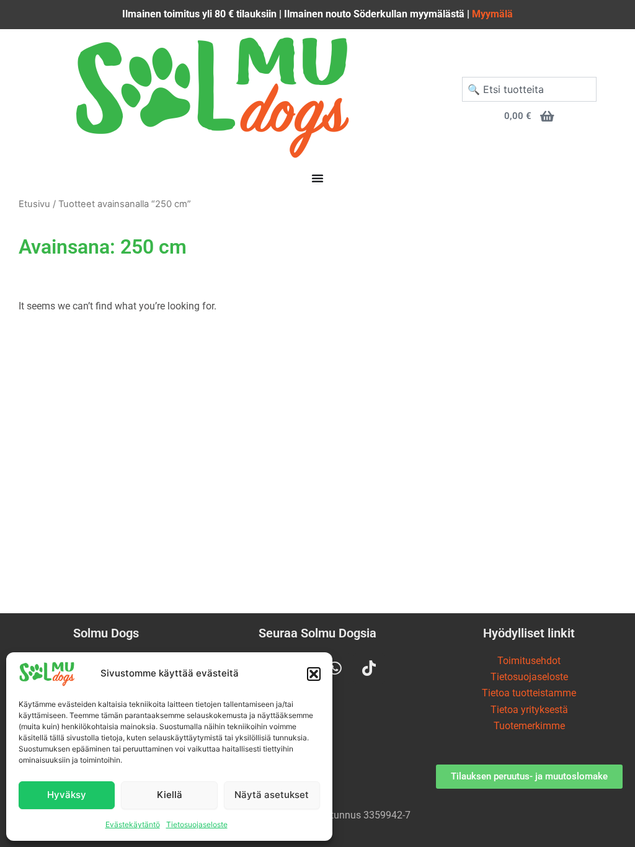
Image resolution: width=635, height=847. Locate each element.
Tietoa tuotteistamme (529, 693)
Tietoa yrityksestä (529, 710)
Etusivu (34, 204)
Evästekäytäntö (132, 824)
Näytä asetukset (271, 794)
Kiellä (169, 794)
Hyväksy (66, 794)
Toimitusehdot (529, 661)
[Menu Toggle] (317, 178)
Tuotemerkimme (529, 726)
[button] (314, 674)
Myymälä (492, 14)
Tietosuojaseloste (197, 824)
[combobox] (529, 89)
